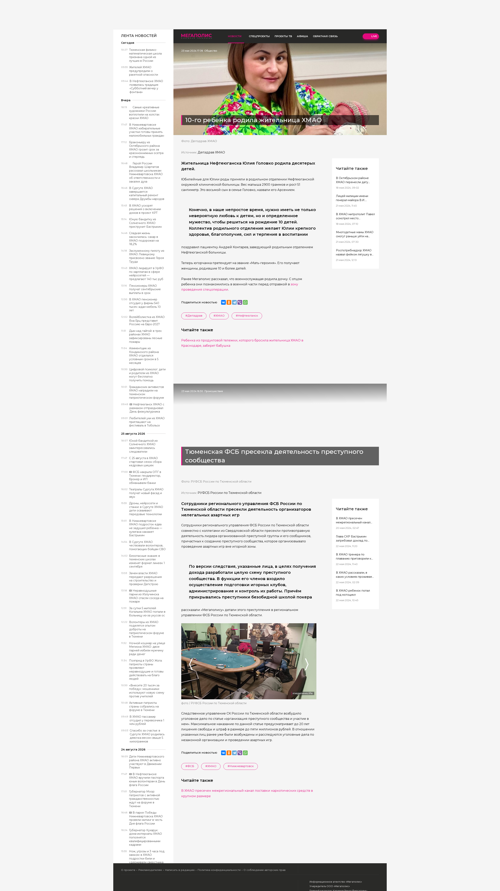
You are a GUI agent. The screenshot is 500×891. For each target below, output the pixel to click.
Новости (234, 36)
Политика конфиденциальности (219, 869)
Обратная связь (325, 36)
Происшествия (213, 391)
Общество (210, 50)
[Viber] (240, 302)
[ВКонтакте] (223, 302)
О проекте (128, 869)
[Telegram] (234, 302)
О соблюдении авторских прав (265, 869)
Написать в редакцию (180, 869)
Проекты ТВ (283, 36)
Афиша (302, 36)
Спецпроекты (259, 36)
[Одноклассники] (229, 302)
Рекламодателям (150, 869)
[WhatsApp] (245, 302)
